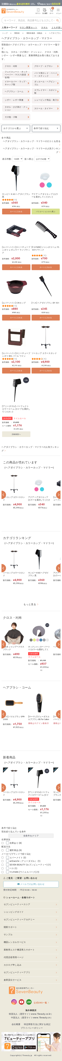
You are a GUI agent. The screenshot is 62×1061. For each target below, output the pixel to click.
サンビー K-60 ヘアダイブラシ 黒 (16, 195)
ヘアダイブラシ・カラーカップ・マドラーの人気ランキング (31, 150)
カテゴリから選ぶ (12, 128)
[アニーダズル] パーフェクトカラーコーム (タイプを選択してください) (16, 409)
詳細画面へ (16, 434)
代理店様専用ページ (14, 957)
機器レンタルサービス (15, 942)
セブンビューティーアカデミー (19, 919)
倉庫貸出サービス (13, 980)
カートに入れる (16, 211)
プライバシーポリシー (32, 1028)
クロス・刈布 (51, 52)
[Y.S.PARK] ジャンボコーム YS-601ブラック (45, 248)
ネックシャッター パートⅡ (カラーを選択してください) (39, 649)
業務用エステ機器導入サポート (19, 949)
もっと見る (29, 604)
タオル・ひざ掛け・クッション (26, 52)
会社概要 (16, 1024)
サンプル (8, 934)
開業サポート (10, 927)
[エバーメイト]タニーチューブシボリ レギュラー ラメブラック (16, 249)
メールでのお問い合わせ (32, 884)
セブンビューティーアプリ (17, 972)
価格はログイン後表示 (38, 723)
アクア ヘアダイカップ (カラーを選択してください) (45, 195)
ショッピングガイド (14, 912)
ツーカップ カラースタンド (44, 353)
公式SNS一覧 (40, 1002)
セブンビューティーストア (17, 904)
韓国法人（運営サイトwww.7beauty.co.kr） (31, 1014)
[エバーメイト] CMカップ (14, 303)
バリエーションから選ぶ (45, 211)
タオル (44, 27)
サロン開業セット (28, 27)
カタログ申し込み (13, 965)
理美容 (5, 44)
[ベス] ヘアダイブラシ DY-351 (45, 303)
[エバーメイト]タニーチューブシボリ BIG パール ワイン (16, 354)
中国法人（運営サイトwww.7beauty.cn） (32, 1017)
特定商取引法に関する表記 (37, 1024)
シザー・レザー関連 (11, 55)
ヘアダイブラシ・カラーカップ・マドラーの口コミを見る (31, 141)
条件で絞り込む (41, 128)
